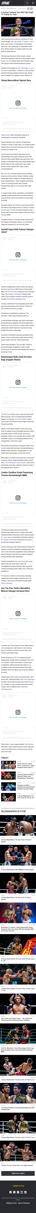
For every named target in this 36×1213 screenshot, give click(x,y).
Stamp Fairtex (5, 135)
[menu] (33, 3)
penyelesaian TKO (7, 210)
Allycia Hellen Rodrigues (12, 325)
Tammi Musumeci (10, 463)
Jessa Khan (18, 419)
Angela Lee (4, 61)
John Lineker (7, 537)
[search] (27, 3)
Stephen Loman (8, 540)
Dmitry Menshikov (29, 679)
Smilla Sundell (12, 292)
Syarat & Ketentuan (24, 1203)
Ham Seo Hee (5, 174)
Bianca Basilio (21, 463)
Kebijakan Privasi (11, 1203)
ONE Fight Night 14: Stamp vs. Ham (22, 41)
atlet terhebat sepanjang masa (16, 299)
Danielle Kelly (5, 414)
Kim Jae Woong (20, 561)
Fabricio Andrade (6, 583)
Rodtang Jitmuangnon (15, 294)
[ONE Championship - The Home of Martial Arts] (5, 3)
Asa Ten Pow (15, 657)
